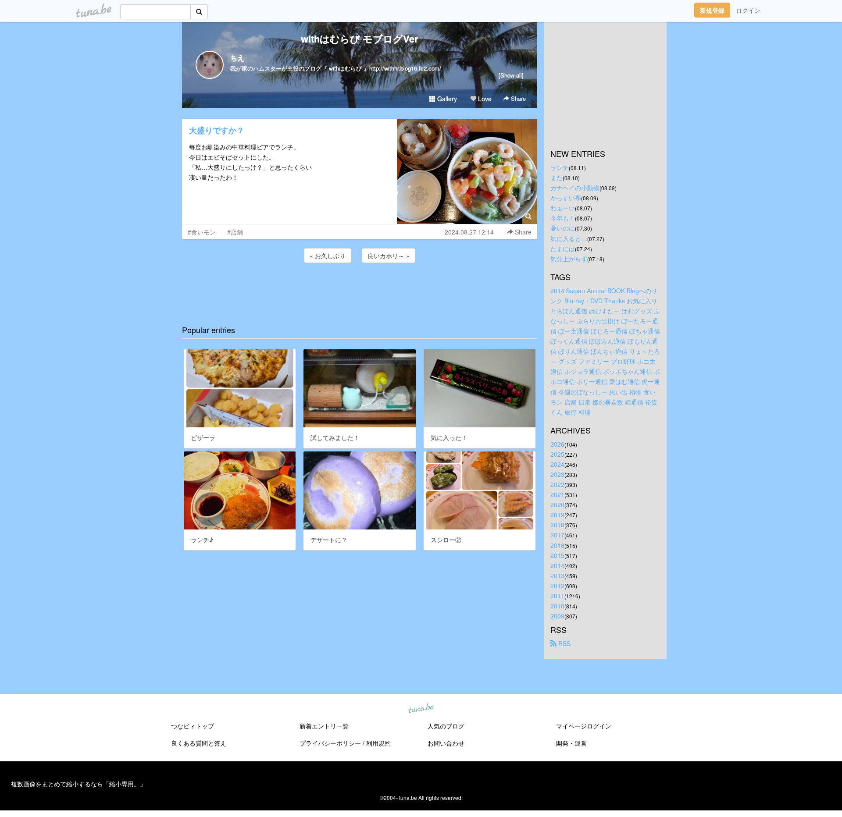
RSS (564, 643)
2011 (557, 595)
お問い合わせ (446, 743)
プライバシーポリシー (330, 743)
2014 (557, 565)
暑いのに (562, 228)
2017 (557, 534)
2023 (557, 474)
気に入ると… (568, 238)
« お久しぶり (328, 255)
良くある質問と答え (198, 743)
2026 (557, 444)
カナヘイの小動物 (574, 187)
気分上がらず (568, 258)
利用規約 (378, 743)
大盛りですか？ (216, 130)
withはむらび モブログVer (359, 39)
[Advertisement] (359, 288)
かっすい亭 (565, 197)
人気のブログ (446, 725)
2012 (557, 585)
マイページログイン (583, 725)
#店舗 (235, 231)
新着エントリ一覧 (324, 725)
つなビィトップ (192, 725)
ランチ (559, 167)
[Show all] (511, 75)
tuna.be (420, 709)
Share (517, 98)
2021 (557, 494)
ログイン (748, 10)
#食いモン (202, 231)
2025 (557, 454)
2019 (557, 514)
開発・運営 (571, 743)
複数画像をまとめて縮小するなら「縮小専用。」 (78, 783)
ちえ (237, 58)
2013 (557, 575)
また (556, 177)
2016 (557, 545)
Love (484, 98)
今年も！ (562, 217)
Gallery (446, 98)
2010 (557, 605)
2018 (557, 524)
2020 (557, 504)
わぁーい (562, 207)
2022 (557, 484)
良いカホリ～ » (388, 255)
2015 (557, 555)
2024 (557, 464)
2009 (557, 615)
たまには (562, 248)
